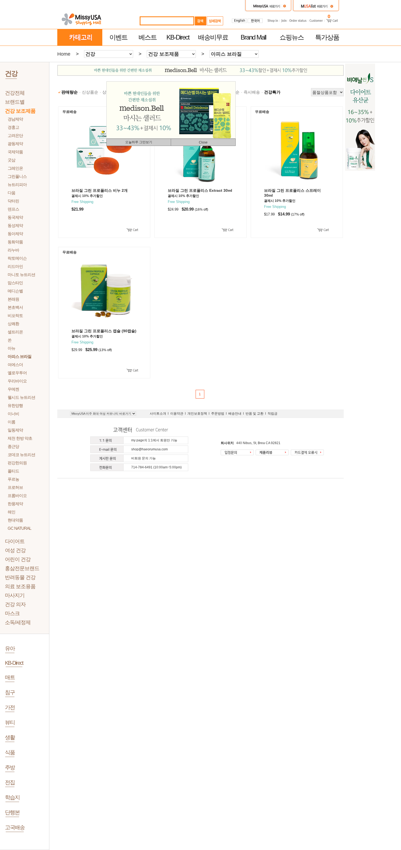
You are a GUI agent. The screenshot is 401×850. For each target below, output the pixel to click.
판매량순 (69, 92)
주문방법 (217, 413)
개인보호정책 (197, 413)
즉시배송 (252, 92)
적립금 (272, 413)
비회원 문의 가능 (143, 458)
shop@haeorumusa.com (149, 449)
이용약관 (176, 413)
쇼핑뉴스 (292, 37)
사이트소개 (158, 413)
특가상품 (327, 37)
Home (63, 54)
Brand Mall (253, 37)
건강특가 (272, 92)
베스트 (148, 37)
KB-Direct (177, 37)
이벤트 (118, 37)
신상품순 (90, 92)
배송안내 (234, 413)
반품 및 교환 (255, 413)
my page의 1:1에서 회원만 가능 (154, 440)
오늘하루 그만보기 (138, 142)
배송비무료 (213, 37)
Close (203, 142)
